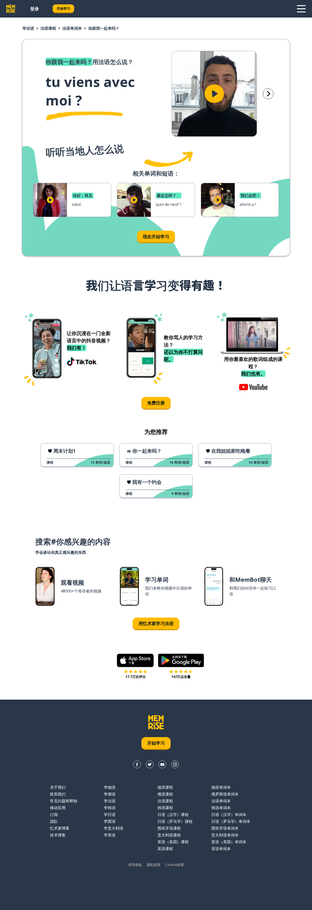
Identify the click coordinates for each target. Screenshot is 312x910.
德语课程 (165, 787)
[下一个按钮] (268, 93)
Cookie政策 (174, 864)
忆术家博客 (59, 828)
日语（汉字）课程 (173, 814)
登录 (34, 9)
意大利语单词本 (225, 835)
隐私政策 (153, 864)
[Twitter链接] (150, 764)
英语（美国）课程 (173, 841)
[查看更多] (301, 9)
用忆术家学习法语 (156, 623)
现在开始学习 (156, 236)
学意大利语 (113, 828)
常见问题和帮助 (63, 801)
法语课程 (48, 28)
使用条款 (135, 864)
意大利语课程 (169, 835)
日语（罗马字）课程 (175, 821)
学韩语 (110, 807)
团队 (54, 821)
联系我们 (58, 794)
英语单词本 (221, 848)
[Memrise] (11, 9)
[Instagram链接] (175, 764)
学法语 (28, 28)
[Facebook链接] (137, 764)
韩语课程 (165, 807)
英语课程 (165, 848)
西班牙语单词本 (225, 828)
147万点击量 (181, 676)
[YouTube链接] (162, 764)
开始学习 (63, 8)
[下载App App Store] (135, 660)
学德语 (110, 787)
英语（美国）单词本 (228, 841)
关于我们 (58, 787)
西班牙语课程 (169, 828)
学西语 (110, 821)
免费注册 (156, 403)
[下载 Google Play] (181, 660)
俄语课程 (165, 794)
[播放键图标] (214, 93)
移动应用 (58, 807)
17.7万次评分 (135, 676)
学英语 (110, 835)
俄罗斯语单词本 (225, 794)
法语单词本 (72, 28)
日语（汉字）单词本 (228, 814)
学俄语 (110, 794)
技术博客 (58, 835)
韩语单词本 (221, 807)
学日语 (110, 814)
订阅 (54, 814)
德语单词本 (221, 787)
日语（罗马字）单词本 (230, 821)
